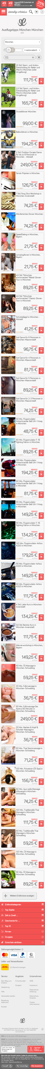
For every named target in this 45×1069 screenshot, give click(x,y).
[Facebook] (42, 1029)
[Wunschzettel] (42, 11)
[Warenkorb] (36, 11)
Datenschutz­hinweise (34, 997)
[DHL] (5, 967)
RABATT (40, 6)
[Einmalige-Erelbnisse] (22, 1020)
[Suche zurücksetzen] (38, 57)
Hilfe (2, 992)
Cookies (13, 1057)
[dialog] (22, 1061)
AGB (31, 981)
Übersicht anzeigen (19, 967)
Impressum (34, 985)
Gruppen (18, 985)
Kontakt (4, 1007)
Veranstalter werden (8, 996)
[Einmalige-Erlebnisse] (17, 11)
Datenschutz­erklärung (34, 991)
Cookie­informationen (35, 1003)
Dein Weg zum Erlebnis (6, 982)
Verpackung (5, 987)
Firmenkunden (20, 981)
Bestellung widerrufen (5, 1001)
